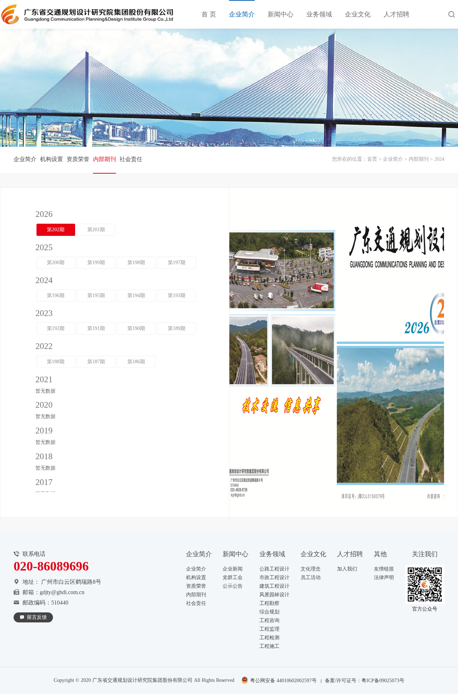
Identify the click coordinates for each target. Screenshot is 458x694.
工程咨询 (269, 620)
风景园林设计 (274, 594)
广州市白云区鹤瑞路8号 (71, 582)
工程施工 (269, 646)
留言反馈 (37, 617)
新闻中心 (280, 14)
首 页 (208, 14)
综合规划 (269, 612)
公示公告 (233, 586)
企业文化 (358, 14)
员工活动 (311, 577)
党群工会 (233, 577)
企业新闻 (233, 569)
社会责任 (131, 159)
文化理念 (311, 569)
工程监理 (269, 629)
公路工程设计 (274, 569)
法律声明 (384, 577)
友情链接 (384, 569)
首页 (372, 159)
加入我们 (347, 569)
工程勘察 (269, 603)
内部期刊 (419, 159)
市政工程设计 (274, 577)
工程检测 (269, 637)
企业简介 (242, 14)
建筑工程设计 (274, 586)
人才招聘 (396, 14)
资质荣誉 (78, 159)
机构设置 (51, 159)
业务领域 (319, 14)
